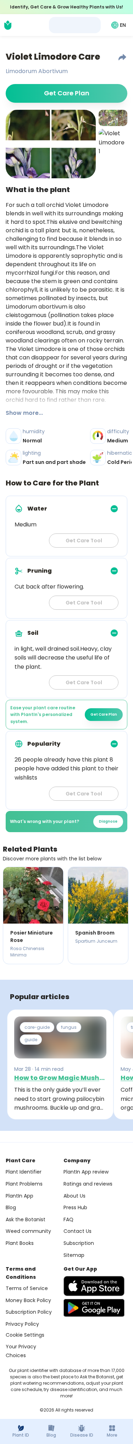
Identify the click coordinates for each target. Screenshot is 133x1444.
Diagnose (108, 821)
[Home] (7, 25)
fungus (69, 1027)
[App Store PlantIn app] (93, 1286)
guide (30, 1040)
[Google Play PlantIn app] (93, 1308)
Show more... (24, 413)
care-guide (37, 1027)
